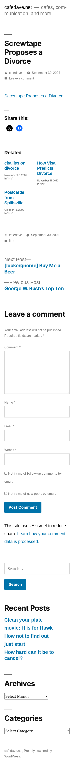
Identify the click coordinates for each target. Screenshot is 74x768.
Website (10, 450)
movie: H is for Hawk (28, 628)
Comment (12, 347)
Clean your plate (23, 620)
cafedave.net (18, 7)
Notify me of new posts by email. (32, 494)
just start (14, 644)
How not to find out (26, 636)
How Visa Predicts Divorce (46, 168)
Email (9, 426)
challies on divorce (14, 166)
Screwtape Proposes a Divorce (33, 95)
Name (9, 402)
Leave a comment (21, 78)
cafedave (15, 72)
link (11, 240)
